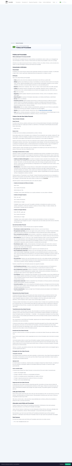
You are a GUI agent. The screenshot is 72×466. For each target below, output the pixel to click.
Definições (62, 464)
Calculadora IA (25, 2)
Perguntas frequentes (33, 2)
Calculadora (18, 2)
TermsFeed (45, 178)
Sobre (54, 2)
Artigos (40, 2)
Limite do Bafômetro (47, 2)
